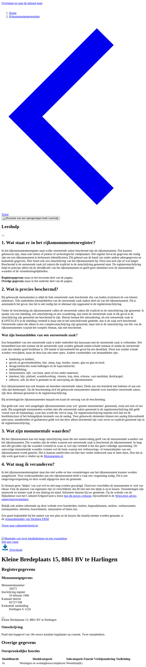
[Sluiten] (3, 235)
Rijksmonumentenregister (24, 16)
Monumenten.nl (53, 456)
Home (13, 13)
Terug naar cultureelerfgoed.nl (20, 525)
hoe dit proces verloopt (77, 495)
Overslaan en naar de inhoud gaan (22, 3)
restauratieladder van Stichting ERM (27, 519)
